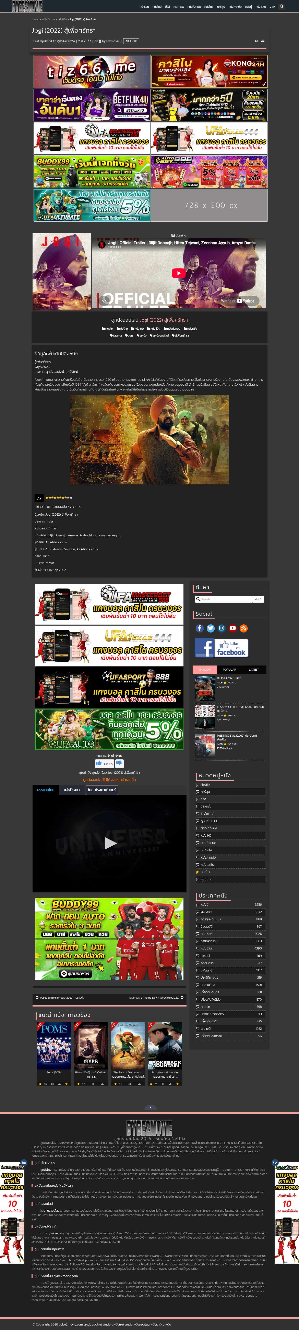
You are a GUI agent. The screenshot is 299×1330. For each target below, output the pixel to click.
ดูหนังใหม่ (45, 1169)
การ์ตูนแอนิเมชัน (211, 919)
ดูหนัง (143, 335)
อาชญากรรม (209, 941)
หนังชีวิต (62, 19)
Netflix (179, 7)
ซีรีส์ (167, 7)
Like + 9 (108, 764)
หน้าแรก (144, 7)
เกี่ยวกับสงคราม (211, 1036)
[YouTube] (233, 628)
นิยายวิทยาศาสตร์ (212, 1014)
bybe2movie (111, 41)
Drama (117, 335)
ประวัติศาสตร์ (209, 977)
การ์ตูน (221, 7)
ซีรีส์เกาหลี (207, 813)
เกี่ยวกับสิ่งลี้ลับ (211, 999)
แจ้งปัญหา (72, 790)
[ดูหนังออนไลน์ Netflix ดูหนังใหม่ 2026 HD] (27, 7)
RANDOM (205, 669)
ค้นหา (258, 599)
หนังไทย (208, 7)
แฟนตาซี (206, 970)
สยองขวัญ (208, 985)
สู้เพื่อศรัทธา (182, 335)
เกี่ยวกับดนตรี (210, 992)
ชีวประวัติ (207, 926)
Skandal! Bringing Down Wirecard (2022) (154, 997)
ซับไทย (124, 328)
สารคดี (205, 955)
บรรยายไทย (46, 790)
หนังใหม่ (157, 7)
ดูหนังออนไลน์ (160, 335)
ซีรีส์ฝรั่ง (206, 806)
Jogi (130, 335)
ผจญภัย (206, 912)
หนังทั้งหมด (194, 7)
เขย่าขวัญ (207, 1028)
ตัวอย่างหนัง (209, 828)
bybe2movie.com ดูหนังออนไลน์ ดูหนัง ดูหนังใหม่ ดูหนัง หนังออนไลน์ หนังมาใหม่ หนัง (115, 1324)
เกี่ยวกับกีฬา (209, 1021)
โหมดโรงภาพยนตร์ (102, 790)
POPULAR (229, 669)
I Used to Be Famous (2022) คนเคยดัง (62, 997)
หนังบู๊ (248, 7)
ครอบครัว (207, 963)
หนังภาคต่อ (235, 7)
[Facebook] (200, 628)
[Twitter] (211, 628)
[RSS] (244, 628)
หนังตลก (261, 7)
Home (36, 19)
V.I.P (272, 7)
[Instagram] (222, 628)
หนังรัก (205, 1007)
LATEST (254, 669)
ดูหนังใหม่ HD (209, 821)
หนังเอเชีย (207, 864)
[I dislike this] (119, 763)
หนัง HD (139, 328)
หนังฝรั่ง (192, 328)
